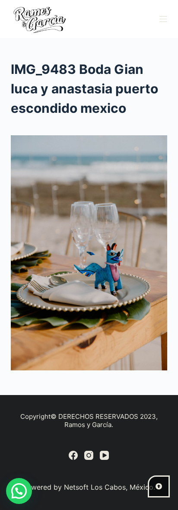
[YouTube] (104, 455)
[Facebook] (73, 455)
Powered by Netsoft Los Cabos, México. (88, 487)
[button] (19, 491)
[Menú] (163, 19)
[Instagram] (88, 455)
